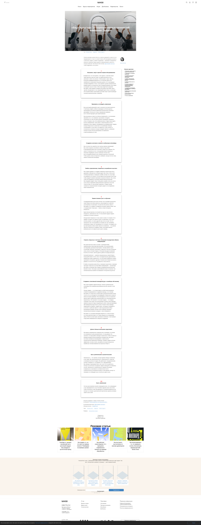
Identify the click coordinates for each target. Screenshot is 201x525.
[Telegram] (87, 520)
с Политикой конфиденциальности (41, 522)
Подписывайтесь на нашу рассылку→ (98, 402)
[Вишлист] (193, 2)
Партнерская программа (105, 505)
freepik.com (95, 406)
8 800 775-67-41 (66, 505)
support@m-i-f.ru (65, 511)
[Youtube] (80, 520)
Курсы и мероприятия (89, 7)
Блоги (121, 7)
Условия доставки (84, 507)
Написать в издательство (130, 520)
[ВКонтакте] (82, 520)
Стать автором (103, 503)
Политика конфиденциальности (126, 508)
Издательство (114, 7)
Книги (79, 7)
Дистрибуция (103, 507)
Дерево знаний (84, 505)
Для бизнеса (105, 7)
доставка (7, 2)
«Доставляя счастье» (110, 63)
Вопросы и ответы (85, 503)
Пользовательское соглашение (126, 506)
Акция (98, 7)
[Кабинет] (190, 2)
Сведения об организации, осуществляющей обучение (125, 504)
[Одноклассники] (85, 520)
